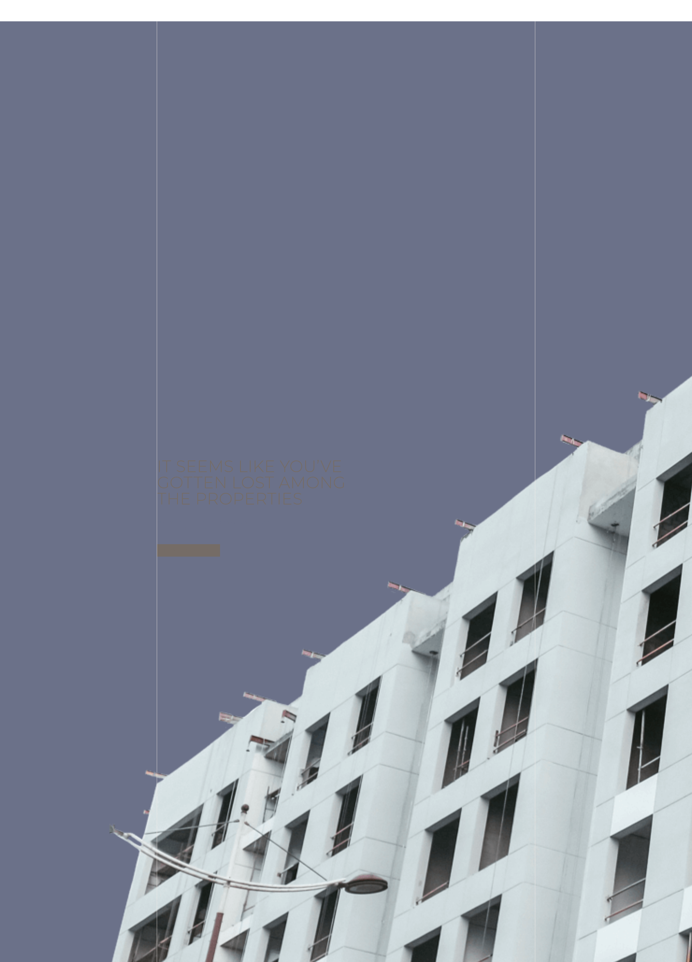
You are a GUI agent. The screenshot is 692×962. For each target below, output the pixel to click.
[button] (188, 550)
